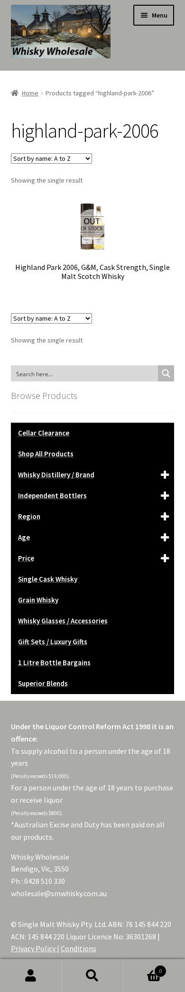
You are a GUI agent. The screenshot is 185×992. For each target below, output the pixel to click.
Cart (142, 967)
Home (30, 93)
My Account (31, 976)
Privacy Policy (34, 948)
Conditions (78, 948)
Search (92, 976)
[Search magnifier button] (166, 373)
